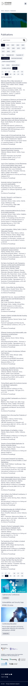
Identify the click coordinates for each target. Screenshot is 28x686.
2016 (8, 51)
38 (22, 74)
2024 (18, 45)
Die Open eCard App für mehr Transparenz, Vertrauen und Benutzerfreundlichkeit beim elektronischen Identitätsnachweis (13, 264)
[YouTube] (11, 674)
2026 (8, 45)
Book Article (15, 65)
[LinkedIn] (9, 674)
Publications (13, 10)
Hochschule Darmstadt (16, 58)
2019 (18, 48)
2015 (13, 51)
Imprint (17, 683)
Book (8, 65)
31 (18, 71)
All (3, 45)
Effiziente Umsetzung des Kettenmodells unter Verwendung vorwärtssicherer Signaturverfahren (14, 334)
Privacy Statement (10, 683)
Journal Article (6, 68)
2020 (13, 48)
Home (2, 10)
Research (7, 10)
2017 (3, 51)
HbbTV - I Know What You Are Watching (12, 287)
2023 (23, 45)
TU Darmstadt (5, 58)
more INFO (6, 633)
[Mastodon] (7, 674)
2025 (13, 45)
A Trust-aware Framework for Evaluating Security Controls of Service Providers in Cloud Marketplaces (13, 460)
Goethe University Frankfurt (8, 61)
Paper (14, 68)
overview (5, 598)
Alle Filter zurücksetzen (6, 77)
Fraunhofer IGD (10, 55)
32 (22, 71)
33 (2, 74)
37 (18, 74)
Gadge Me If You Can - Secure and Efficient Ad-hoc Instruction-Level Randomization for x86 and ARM (13, 298)
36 (14, 74)
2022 (3, 48)
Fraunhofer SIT (19, 55)
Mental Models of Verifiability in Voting (12, 430)
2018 (23, 48)
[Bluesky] (6, 674)
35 (10, 74)
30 (14, 71)
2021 (8, 48)
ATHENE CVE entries (7, 605)
